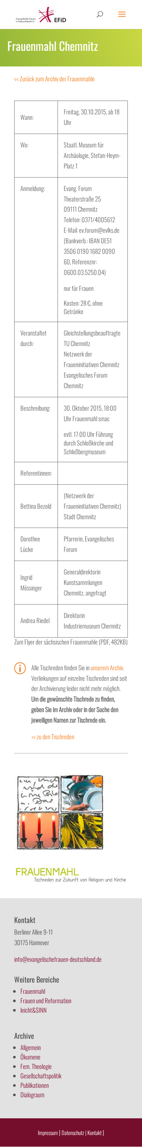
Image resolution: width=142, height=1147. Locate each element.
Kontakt (95, 1132)
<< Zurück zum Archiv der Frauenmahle (54, 78)
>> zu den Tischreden (52, 736)
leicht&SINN (33, 1009)
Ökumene (30, 1056)
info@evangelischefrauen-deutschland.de (58, 959)
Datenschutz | (74, 1132)
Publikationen (34, 1085)
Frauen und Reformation (45, 1000)
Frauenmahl (32, 991)
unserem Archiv (107, 667)
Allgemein (30, 1047)
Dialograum (32, 1094)
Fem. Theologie (36, 1066)
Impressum (48, 1132)
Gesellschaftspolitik (41, 1075)
